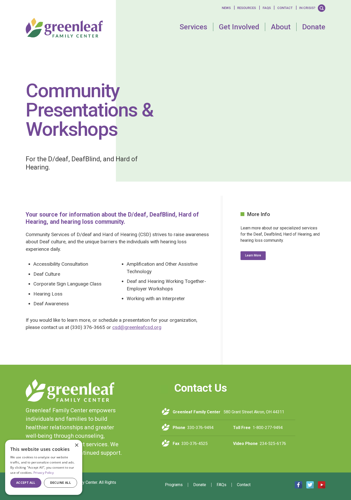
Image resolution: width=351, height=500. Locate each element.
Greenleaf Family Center (70, 391)
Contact (285, 8)
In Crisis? (307, 8)
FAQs (221, 485)
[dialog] (43, 467)
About (281, 27)
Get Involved (239, 27)
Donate (313, 27)
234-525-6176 (273, 443)
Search (321, 8)
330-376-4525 (194, 443)
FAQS (267, 8)
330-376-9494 (200, 427)
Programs (174, 485)
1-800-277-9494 (268, 427)
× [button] (76, 445)
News (226, 8)
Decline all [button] (60, 482)
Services (193, 27)
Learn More (253, 255)
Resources (246, 8)
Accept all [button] (25, 482)
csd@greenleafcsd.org (136, 327)
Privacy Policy (43, 472)
